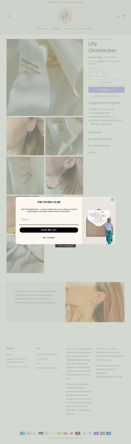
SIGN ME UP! (49, 230)
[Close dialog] (112, 199)
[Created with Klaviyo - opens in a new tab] (65, 245)
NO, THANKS (49, 238)
